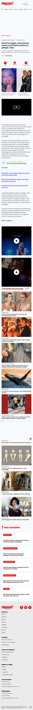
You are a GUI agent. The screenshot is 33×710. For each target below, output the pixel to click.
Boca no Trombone (7, 639)
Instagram (4, 657)
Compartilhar (26, 64)
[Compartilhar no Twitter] (25, 68)
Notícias (5, 612)
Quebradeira (5, 645)
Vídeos (3, 632)
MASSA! (4, 667)
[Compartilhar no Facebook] (23, 68)
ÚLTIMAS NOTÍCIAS (8, 9)
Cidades (4, 625)
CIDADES (21, 9)
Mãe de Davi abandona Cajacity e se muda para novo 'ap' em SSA (15, 180)
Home (3, 35)
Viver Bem (4, 627)
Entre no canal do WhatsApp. (16, 163)
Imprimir (15, 64)
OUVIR (5, 64)
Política (4, 622)
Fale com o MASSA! (8, 650)
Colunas (4, 637)
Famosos (8, 35)
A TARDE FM (5, 672)
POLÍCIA (16, 9)
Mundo (3, 630)
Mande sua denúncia (7, 652)
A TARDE (4, 669)
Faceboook (5, 660)
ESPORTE (26, 9)
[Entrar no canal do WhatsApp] (4, 163)
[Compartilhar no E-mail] (27, 68)
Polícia (3, 614)
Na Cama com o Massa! (8, 642)
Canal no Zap (5, 654)
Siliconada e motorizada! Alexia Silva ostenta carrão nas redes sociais (15, 174)
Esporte (4, 619)
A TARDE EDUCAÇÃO (7, 675)
